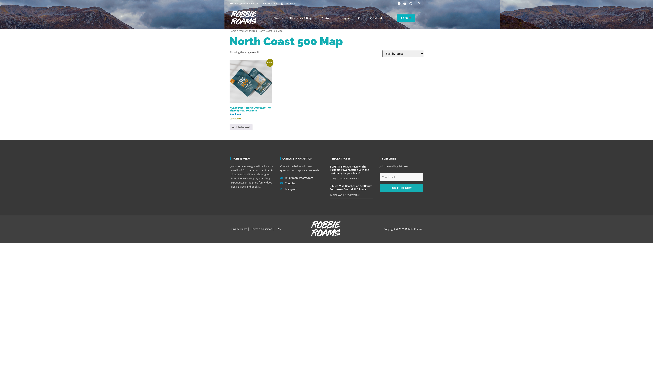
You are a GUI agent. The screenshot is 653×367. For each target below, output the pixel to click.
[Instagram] (410, 3)
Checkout (376, 18)
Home (233, 30)
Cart (360, 18)
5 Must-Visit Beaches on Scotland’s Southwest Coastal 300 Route (351, 187)
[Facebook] (399, 3)
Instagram (345, 18)
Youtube (326, 18)
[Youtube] (405, 3)
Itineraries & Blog (300, 18)
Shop (277, 18)
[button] (419, 3)
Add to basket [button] (241, 127)
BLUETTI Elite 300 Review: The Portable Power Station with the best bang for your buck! (349, 170)
